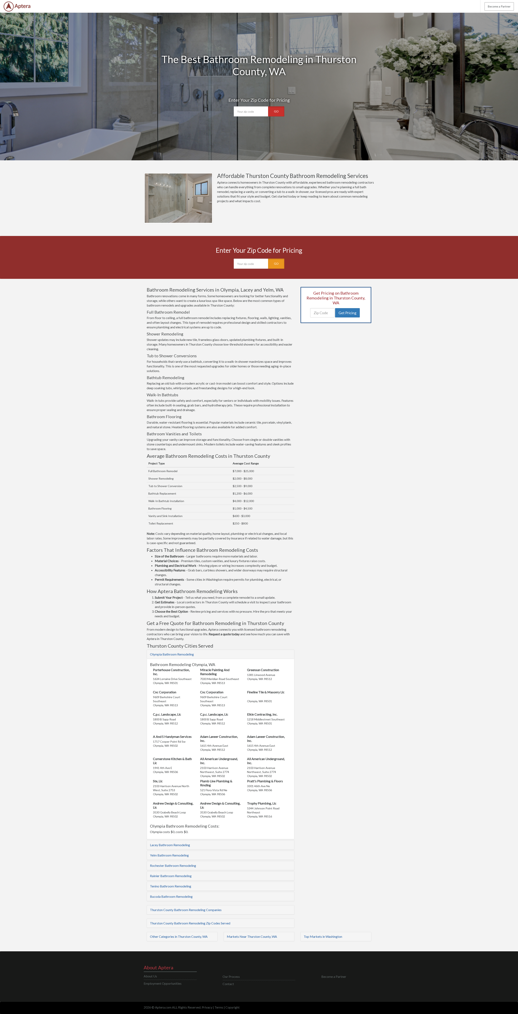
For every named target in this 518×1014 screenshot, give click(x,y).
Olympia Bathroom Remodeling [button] (172, 654)
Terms (218, 1007)
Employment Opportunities (163, 983)
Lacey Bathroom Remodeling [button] (170, 845)
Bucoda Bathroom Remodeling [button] (171, 896)
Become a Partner (499, 6)
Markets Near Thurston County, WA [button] (252, 936)
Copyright (232, 1007)
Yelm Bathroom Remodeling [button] (169, 855)
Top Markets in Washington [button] (323, 936)
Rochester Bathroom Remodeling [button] (173, 865)
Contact (228, 984)
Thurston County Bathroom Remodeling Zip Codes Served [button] (190, 923)
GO (276, 111)
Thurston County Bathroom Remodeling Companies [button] (186, 910)
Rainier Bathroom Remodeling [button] (171, 876)
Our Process (231, 976)
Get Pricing (347, 313)
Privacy (207, 1007)
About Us (150, 976)
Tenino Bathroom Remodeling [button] (170, 886)
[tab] (220, 654)
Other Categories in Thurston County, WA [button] (179, 936)
